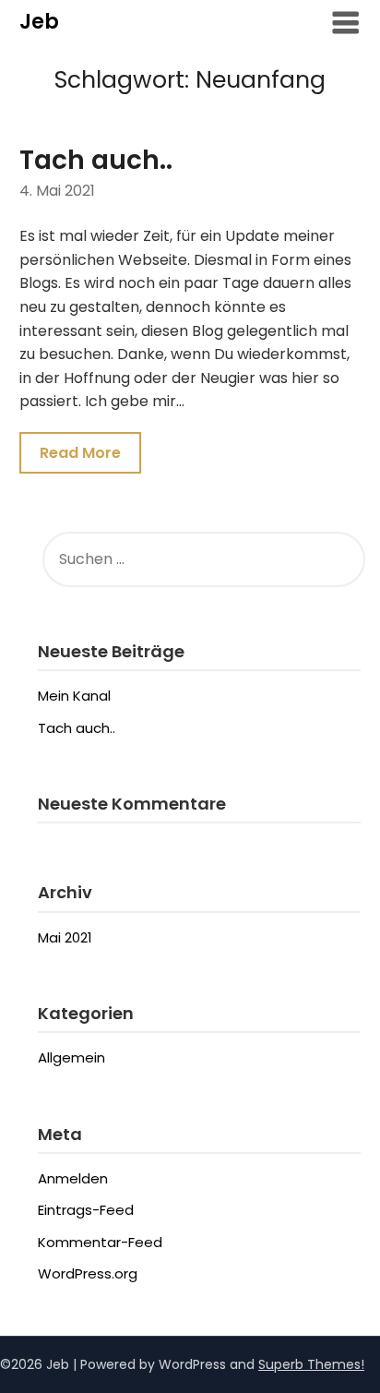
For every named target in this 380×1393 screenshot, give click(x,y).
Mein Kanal (74, 695)
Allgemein (71, 1057)
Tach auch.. (95, 160)
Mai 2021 (65, 937)
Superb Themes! (311, 1364)
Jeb (39, 21)
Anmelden (73, 1178)
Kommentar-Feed (100, 1242)
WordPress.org (87, 1273)
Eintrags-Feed (86, 1209)
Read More (80, 452)
